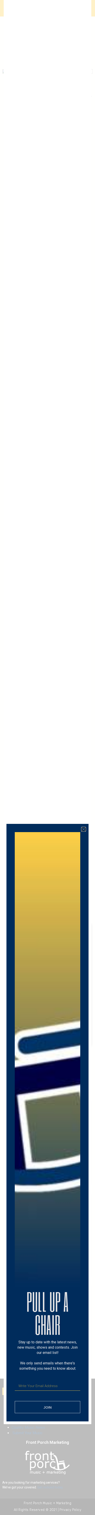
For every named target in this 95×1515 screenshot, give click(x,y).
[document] (47, 757)
